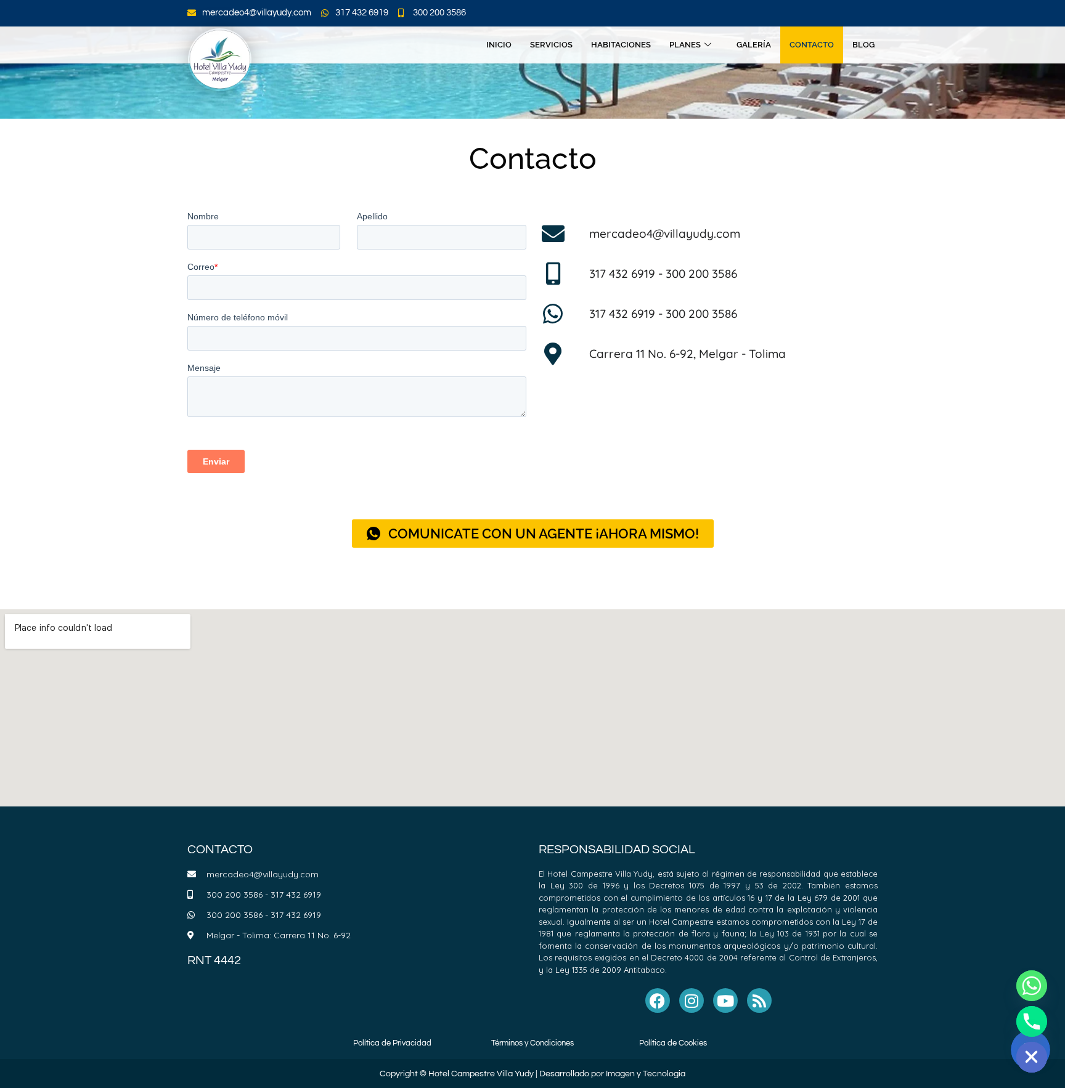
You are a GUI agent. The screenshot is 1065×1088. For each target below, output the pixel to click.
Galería (754, 44)
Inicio (499, 44)
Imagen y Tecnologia (645, 1074)
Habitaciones (621, 44)
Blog (863, 44)
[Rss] (759, 1000)
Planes (685, 44)
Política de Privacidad (392, 1043)
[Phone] (1031, 1021)
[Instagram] (691, 1000)
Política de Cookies (673, 1043)
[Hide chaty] (1031, 1057)
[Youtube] (725, 1000)
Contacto (812, 44)
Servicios (551, 44)
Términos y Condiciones (532, 1043)
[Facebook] (657, 1000)
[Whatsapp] (1031, 985)
